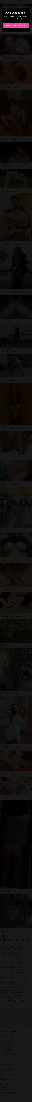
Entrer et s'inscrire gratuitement (16, 25)
